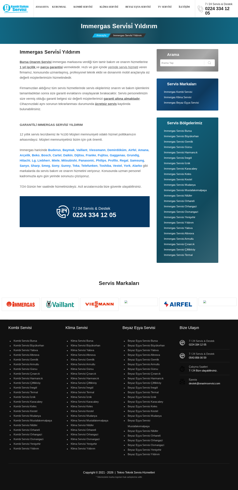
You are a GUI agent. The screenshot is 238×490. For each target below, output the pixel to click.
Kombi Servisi (83, 7)
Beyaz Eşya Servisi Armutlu (144, 364)
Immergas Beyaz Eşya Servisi (181, 102)
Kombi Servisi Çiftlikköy (27, 382)
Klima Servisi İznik (81, 396)
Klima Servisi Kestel (82, 411)
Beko (36, 155)
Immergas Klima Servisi (177, 97)
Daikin (68, 155)
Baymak (69, 150)
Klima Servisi (109, 7)
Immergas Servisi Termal (178, 254)
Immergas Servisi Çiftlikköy (179, 249)
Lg (34, 160)
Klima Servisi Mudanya (84, 415)
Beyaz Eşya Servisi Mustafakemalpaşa (139, 423)
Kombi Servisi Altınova (26, 354)
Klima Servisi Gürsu (82, 368)
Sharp (35, 165)
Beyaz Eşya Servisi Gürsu (143, 368)
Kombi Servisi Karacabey (28, 401)
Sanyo (24, 165)
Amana (143, 150)
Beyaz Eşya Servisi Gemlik (143, 359)
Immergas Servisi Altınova (179, 233)
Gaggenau (117, 155)
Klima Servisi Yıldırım (83, 448)
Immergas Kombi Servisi (178, 91)
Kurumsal (59, 7)
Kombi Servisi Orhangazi (28, 434)
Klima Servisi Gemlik (83, 359)
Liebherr (43, 160)
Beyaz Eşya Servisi (138, 7)
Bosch (46, 155)
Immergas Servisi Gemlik (178, 141)
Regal (124, 160)
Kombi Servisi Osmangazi (28, 439)
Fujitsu (103, 155)
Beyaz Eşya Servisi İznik (142, 396)
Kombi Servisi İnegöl (25, 387)
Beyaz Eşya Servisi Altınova (144, 354)
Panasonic (86, 160)
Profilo (113, 160)
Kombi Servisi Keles (25, 406)
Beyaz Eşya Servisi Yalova (143, 350)
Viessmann (97, 150)
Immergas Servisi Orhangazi (180, 206)
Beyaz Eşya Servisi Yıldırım (144, 454)
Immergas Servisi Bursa (178, 130)
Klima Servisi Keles (82, 406)
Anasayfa (42, 7)
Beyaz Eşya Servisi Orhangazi (145, 440)
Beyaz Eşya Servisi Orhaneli (144, 435)
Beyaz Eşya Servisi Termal (143, 392)
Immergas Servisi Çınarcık (179, 244)
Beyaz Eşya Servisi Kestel (143, 411)
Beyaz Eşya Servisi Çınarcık (144, 373)
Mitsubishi (69, 160)
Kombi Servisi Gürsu (25, 368)
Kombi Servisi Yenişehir (27, 443)
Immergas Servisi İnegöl (178, 157)
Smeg (45, 165)
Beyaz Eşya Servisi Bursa (143, 340)
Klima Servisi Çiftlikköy (84, 382)
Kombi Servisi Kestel (25, 411)
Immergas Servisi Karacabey (180, 168)
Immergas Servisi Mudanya (179, 184)
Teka (75, 165)
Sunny (66, 165)
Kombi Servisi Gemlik (26, 359)
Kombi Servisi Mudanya (27, 415)
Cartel (57, 155)
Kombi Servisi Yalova (26, 350)
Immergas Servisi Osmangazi (181, 211)
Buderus (54, 150)
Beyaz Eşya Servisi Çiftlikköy (144, 382)
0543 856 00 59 (197, 357)
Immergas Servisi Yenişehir (179, 217)
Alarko (137, 165)
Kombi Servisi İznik (25, 396)
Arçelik (25, 155)
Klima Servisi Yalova (82, 350)
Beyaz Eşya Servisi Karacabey (145, 401)
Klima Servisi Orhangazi (84, 434)
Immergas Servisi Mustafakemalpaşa (185, 190)
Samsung (137, 160)
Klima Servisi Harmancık (85, 378)
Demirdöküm (116, 150)
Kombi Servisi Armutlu (26, 364)
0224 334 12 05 (197, 344)
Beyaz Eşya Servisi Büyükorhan (146, 345)
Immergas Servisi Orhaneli (179, 200)
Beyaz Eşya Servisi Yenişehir (144, 449)
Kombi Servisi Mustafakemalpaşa (33, 420)
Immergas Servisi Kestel (178, 179)
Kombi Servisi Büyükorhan (29, 345)
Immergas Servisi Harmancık (181, 152)
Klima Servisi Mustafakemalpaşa (89, 420)
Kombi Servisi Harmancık (28, 378)
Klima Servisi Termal (82, 392)
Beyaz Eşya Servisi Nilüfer (143, 430)
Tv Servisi (164, 7)
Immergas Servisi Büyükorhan (181, 136)
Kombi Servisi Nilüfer (25, 425)
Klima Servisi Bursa (82, 340)
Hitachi (25, 160)
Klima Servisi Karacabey (85, 401)
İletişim (184, 7)
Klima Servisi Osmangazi (85, 439)
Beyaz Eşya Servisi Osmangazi (146, 445)
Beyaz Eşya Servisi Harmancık (146, 378)
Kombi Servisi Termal (26, 392)
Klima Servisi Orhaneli (83, 429)
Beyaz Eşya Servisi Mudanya (145, 415)
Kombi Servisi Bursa (25, 340)
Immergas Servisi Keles (177, 174)
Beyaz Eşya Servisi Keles (142, 406)
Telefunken (89, 165)
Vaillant (81, 150)
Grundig (133, 155)
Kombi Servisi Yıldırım (26, 448)
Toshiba (105, 165)
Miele (56, 160)
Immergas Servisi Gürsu (178, 147)
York (127, 165)
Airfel (132, 150)
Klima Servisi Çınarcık (83, 373)
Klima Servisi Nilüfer (82, 425)
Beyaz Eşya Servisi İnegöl (143, 387)
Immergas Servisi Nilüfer (178, 195)
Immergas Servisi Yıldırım (179, 222)
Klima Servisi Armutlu (83, 364)
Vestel (117, 165)
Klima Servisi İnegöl (82, 387)
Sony (55, 165)
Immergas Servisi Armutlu (179, 238)
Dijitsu (79, 155)
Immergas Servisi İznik (177, 163)
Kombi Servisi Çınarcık (27, 373)
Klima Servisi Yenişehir (84, 443)
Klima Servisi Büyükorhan (85, 345)
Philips (101, 160)
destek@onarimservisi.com (204, 383)
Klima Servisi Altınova (83, 354)
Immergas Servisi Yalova (178, 227)
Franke (91, 155)
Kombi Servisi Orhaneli (27, 429)
